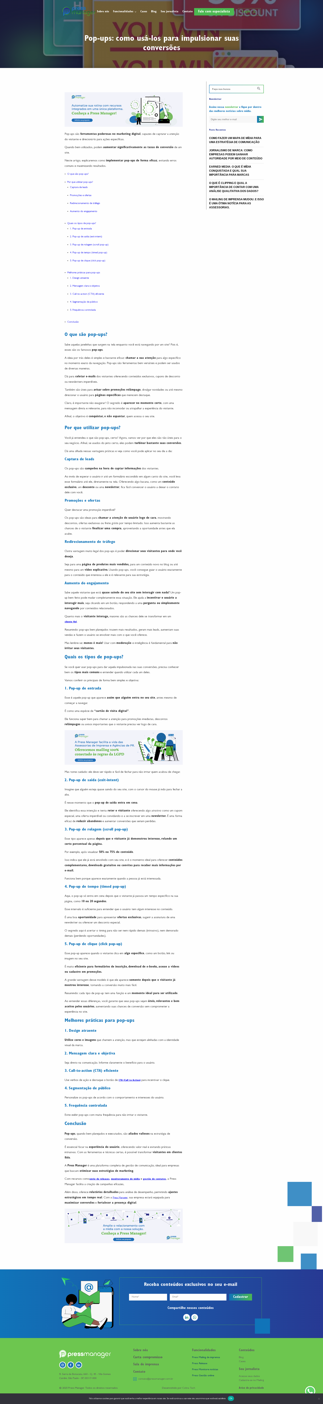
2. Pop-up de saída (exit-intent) (86, 237)
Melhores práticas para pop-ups (83, 273)
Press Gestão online (203, 1375)
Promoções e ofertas (81, 195)
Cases (143, 11)
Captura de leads (79, 187)
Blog (154, 11)
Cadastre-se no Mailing (251, 1380)
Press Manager (120, 1198)
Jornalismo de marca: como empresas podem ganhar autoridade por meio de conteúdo (235, 154)
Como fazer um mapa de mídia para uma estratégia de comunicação (235, 140)
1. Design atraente (79, 278)
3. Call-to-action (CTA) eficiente (87, 294)
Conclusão (73, 322)
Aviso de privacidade (251, 1388)
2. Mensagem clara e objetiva (85, 286)
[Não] (318, 1398)
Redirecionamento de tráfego (85, 203)
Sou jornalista (169, 11)
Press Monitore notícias (205, 1369)
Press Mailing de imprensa (206, 1357)
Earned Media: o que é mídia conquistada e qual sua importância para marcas (230, 170)
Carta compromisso (148, 1357)
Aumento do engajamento (83, 211)
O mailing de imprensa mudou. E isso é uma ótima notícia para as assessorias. (236, 203)
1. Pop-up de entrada (81, 229)
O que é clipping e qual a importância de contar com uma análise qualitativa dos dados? (234, 187)
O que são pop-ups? (78, 174)
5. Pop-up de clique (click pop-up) (87, 261)
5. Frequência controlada (83, 310)
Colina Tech (188, 1388)
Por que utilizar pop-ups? (80, 182)
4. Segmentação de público (84, 302)
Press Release (199, 1363)
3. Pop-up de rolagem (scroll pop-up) (89, 245)
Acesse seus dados (249, 1376)
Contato (187, 11)
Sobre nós (103, 11)
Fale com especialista (214, 11)
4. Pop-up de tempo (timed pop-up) (88, 253)
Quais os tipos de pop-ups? (81, 223)
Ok (230, 1398)
